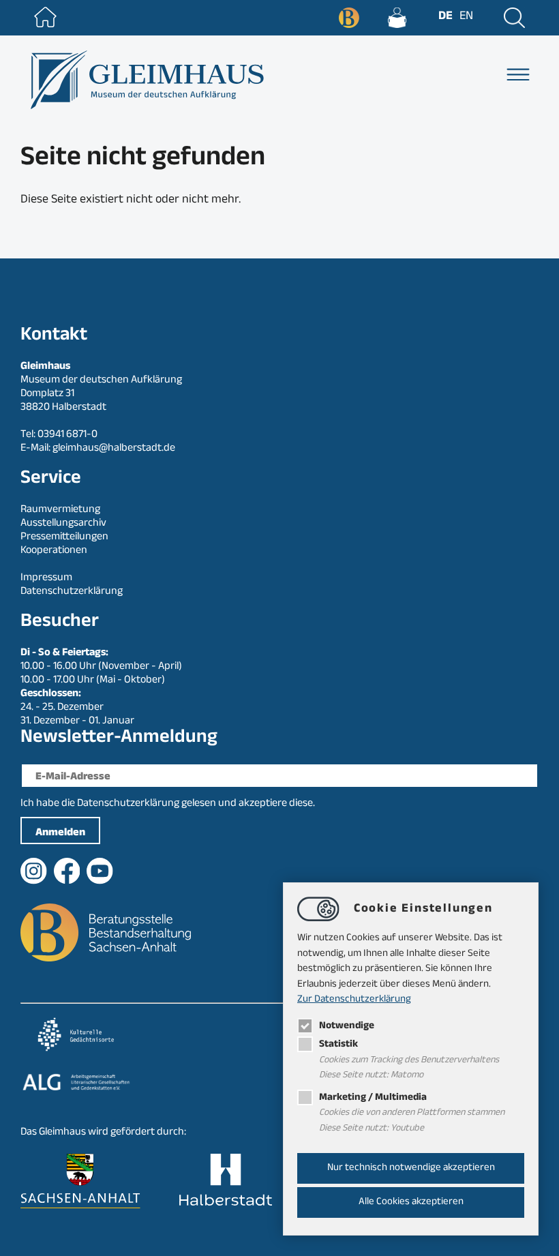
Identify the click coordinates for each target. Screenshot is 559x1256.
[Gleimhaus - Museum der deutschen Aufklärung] (145, 79)
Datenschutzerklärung (128, 804)
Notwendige (346, 1026)
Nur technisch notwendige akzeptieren (411, 1168)
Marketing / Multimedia (373, 1098)
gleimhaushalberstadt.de (113, 449)
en (466, 17)
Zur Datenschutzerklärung (354, 999)
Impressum (46, 578)
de (445, 17)
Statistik (338, 1044)
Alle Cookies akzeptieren (411, 1202)
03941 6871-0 (67, 435)
